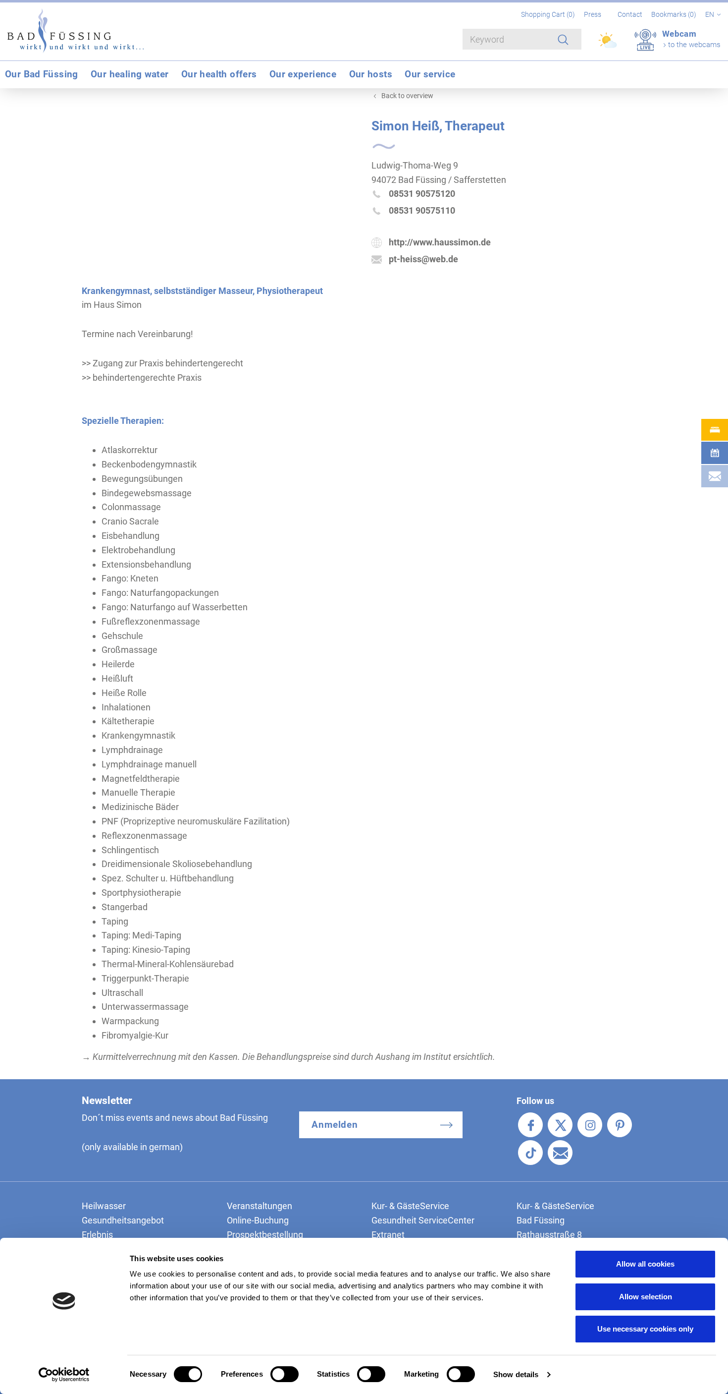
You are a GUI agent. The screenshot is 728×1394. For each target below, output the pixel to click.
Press (592, 14)
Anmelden (335, 1124)
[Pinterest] (619, 1124)
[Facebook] (530, 1124)
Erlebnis (97, 1234)
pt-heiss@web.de (423, 259)
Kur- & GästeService (410, 1206)
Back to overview (407, 96)
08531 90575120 (422, 193)
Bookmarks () (674, 14)
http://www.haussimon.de (440, 242)
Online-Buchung (258, 1220)
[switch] (284, 1374)
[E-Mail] (560, 1152)
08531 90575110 (422, 210)
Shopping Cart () (548, 14)
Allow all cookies (645, 1264)
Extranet (388, 1234)
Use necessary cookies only (645, 1329)
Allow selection (645, 1296)
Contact (630, 14)
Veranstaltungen (259, 1206)
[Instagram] (589, 1124)
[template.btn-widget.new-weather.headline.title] (608, 45)
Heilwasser (104, 1206)
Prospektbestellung (265, 1234)
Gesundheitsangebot (123, 1220)
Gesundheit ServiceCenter (422, 1220)
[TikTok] (530, 1152)
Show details (515, 1374)
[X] (560, 1124)
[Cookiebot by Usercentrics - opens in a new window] (64, 1374)
